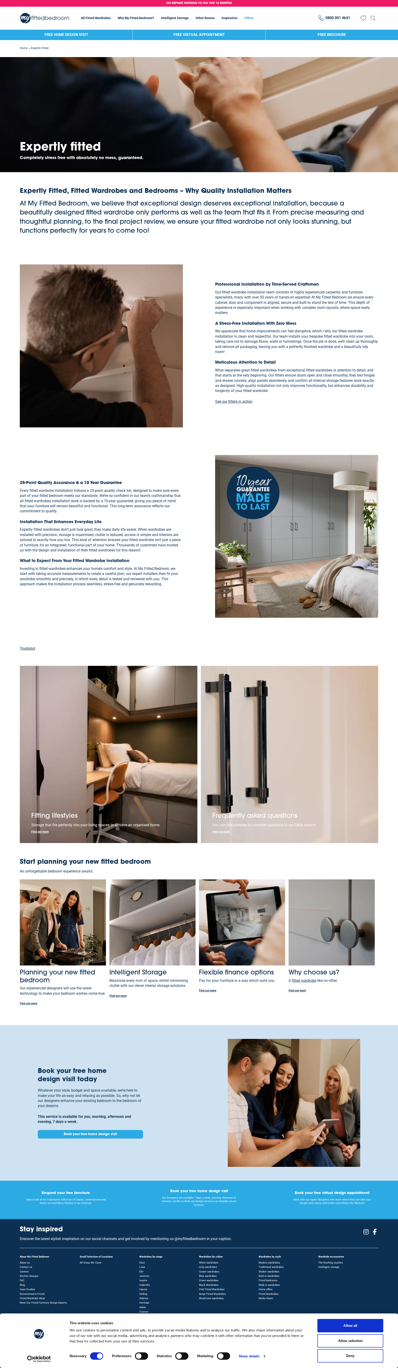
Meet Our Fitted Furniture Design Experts (43, 1302)
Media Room (266, 1298)
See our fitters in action (233, 401)
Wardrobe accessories (331, 1256)
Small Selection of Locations (96, 1256)
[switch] (141, 1356)
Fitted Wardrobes (268, 1294)
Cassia (143, 1289)
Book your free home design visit (90, 1134)
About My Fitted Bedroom (34, 1256)
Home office (265, 1289)
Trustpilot (27, 648)
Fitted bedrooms (268, 1280)
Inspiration (229, 18)
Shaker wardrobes (269, 1271)
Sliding (143, 1294)
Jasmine (144, 1276)
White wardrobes (208, 1262)
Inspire (143, 1280)
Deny (350, 1356)
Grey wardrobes (208, 1267)
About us (25, 1262)
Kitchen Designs (29, 1276)
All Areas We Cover (91, 1262)
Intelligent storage (328, 1267)
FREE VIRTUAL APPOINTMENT (199, 34)
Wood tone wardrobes (211, 1298)
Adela (142, 1307)
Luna (142, 1267)
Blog (22, 1285)
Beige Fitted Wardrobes (212, 1294)
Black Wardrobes (209, 1285)
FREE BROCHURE (332, 34)
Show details (249, 1356)
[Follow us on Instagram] (366, 1232)
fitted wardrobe (304, 980)
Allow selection (350, 1341)
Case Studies (27, 1289)
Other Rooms (205, 18)
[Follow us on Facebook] (375, 1232)
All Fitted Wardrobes (96, 18)
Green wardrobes (209, 1280)
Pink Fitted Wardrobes (212, 1289)
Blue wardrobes (208, 1276)
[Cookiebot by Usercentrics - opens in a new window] (39, 1359)
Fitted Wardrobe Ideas (32, 1298)
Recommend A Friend (32, 1294)
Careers (24, 1271)
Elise (142, 1262)
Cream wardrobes (209, 1271)
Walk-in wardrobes (269, 1285)
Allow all (350, 1325)
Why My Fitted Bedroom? (136, 18)
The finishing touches (330, 1262)
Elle (141, 1271)
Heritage (144, 1302)
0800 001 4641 (337, 18)
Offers (249, 18)
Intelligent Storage (175, 18)
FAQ (22, 1280)
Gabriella (144, 1285)
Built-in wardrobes (269, 1276)
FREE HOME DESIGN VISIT (66, 34)
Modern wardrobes (269, 1262)
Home (23, 48)
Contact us (26, 1267)
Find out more (40, 831)
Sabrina (143, 1298)
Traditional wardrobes (271, 1267)
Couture (143, 1311)
